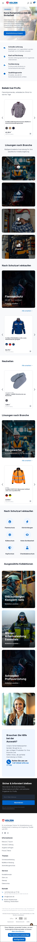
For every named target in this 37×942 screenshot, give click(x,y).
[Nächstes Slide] (35, 23)
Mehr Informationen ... (18, 931)
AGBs (28, 921)
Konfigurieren (19, 939)
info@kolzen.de (9, 896)
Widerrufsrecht (20, 921)
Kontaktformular (7, 874)
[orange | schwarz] (6, 495)
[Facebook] (2, 833)
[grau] (6, 128)
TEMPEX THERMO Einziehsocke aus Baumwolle (15, 394)
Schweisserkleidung (8, 859)
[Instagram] (8, 833)
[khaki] (10, 128)
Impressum (10, 921)
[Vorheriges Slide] (1, 23)
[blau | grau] (13, 344)
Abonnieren (18, 803)
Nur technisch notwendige (19, 935)
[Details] (30, 133)
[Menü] (3, 3)
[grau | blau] (6, 344)
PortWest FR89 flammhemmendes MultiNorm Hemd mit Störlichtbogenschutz (18, 122)
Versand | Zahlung (7, 844)
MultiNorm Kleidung (8, 862)
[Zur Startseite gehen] (15, 3)
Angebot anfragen (7, 847)
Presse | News (6, 850)
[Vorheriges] (2, 118)
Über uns (5, 877)
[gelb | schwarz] (10, 495)
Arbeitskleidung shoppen (14, 33)
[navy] (13, 128)
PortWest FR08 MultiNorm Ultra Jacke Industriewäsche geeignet (15, 338)
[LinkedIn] (5, 833)
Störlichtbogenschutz (8, 865)
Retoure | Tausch (7, 841)
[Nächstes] (34, 118)
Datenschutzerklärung (8, 808)
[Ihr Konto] (31, 3)
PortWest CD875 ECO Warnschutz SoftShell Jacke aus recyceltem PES (17, 489)
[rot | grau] (10, 344)
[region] (18, 117)
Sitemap (4, 880)
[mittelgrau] (6, 400)
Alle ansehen (26, 311)
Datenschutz (6, 883)
